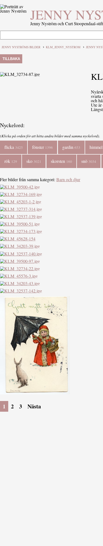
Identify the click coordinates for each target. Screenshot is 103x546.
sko (33, 161)
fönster (42, 147)
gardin (71, 147)
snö (88, 161)
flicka (13, 147)
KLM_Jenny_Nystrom (63, 47)
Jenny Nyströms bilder (21, 47)
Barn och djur (68, 179)
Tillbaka (11, 59)
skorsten (61, 161)
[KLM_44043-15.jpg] (35, 393)
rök (10, 161)
